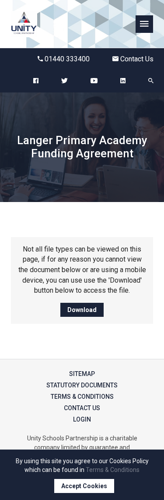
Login (82, 419)
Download (82, 309)
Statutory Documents (82, 385)
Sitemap (82, 373)
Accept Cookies (84, 485)
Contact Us (137, 59)
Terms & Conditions (82, 396)
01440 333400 (67, 59)
